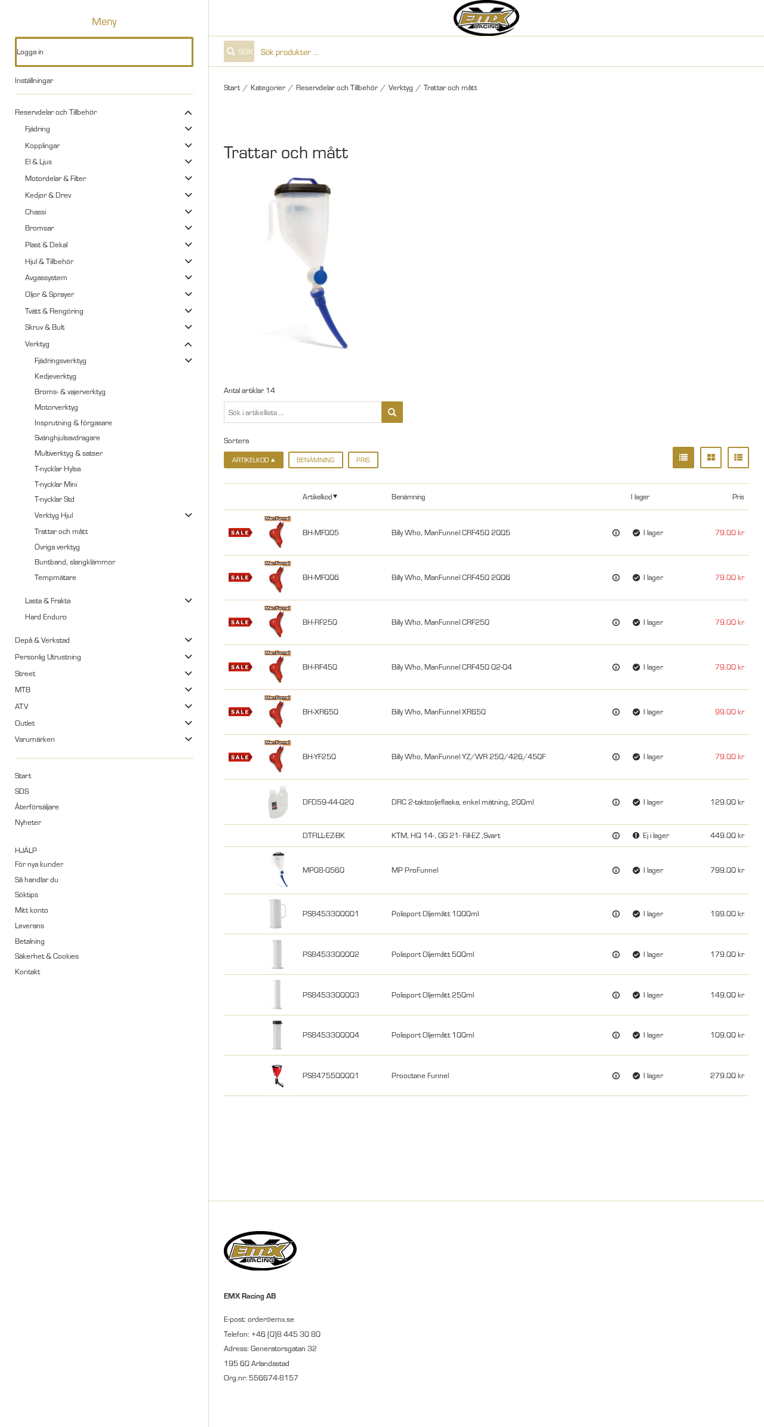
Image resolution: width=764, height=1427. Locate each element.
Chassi (35, 211)
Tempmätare (55, 577)
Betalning (30, 940)
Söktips (26, 894)
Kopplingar (42, 145)
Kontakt (27, 971)
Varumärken (35, 739)
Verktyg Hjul (54, 515)
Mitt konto (31, 909)
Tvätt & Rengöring (54, 310)
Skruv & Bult (44, 326)
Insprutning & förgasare (73, 422)
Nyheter (28, 822)
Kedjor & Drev (48, 194)
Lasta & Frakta (47, 600)
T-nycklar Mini (56, 483)
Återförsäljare (37, 806)
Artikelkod (317, 496)
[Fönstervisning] (711, 457)
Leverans (29, 925)
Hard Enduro (46, 616)
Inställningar (34, 80)
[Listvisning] (683, 457)
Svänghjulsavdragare (67, 437)
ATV (21, 706)
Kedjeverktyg (55, 375)
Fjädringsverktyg (61, 360)
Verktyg (37, 343)
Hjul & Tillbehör (49, 261)
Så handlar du (36, 879)
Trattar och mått (61, 531)
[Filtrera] (392, 412)
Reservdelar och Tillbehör (56, 111)
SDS (22, 790)
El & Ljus (38, 161)
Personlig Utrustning (48, 656)
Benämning (315, 459)
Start (23, 775)
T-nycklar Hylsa (58, 468)
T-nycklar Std (55, 498)
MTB (22, 689)
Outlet (25, 722)
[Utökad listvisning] (738, 457)
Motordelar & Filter (55, 178)
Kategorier (268, 87)
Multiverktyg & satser (69, 452)
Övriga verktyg (57, 546)
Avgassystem (46, 277)
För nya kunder (39, 863)
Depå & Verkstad (42, 639)
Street (25, 673)
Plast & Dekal (46, 244)
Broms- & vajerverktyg (70, 391)
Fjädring (37, 128)
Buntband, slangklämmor (75, 561)
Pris (362, 459)
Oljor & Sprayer (49, 294)
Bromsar (39, 227)
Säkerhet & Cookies (47, 955)
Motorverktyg (56, 406)
